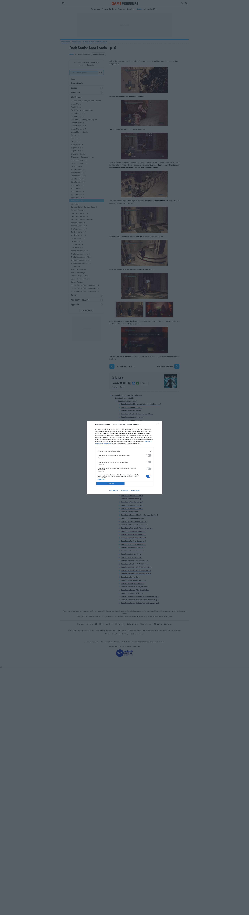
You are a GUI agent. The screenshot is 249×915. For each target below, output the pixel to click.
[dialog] (124, 457)
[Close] (158, 425)
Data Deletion (113, 490)
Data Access (124, 490)
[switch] (148, 455)
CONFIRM (110, 483)
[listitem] (124, 451)
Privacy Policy (135, 490)
